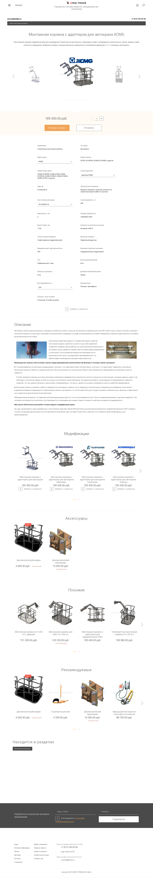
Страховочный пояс (60, 711)
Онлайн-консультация (41, 855)
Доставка (17, 855)
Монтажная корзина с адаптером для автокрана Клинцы (123, 479)
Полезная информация (22, 848)
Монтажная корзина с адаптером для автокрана (30, 478)
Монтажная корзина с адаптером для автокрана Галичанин (92, 479)
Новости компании (40, 851)
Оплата (16, 851)
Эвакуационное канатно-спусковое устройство (124, 712)
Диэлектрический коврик (29, 560)
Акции (16, 844)
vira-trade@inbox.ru (14, 19)
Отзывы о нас (38, 859)
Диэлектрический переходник (60, 561)
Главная (11, 23)
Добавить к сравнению (79, 309)
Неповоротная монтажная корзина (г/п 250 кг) (124, 633)
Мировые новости (40, 848)
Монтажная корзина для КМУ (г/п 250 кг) (60, 633)
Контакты (17, 859)
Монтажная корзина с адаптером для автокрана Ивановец (61, 479)
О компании (18, 862)
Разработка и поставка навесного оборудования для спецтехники (76, 7)
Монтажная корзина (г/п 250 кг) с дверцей (28, 633)
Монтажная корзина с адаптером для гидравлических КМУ (92, 634)
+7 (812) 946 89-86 (138, 19)
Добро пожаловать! (40, 844)
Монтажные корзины (21, 23)
